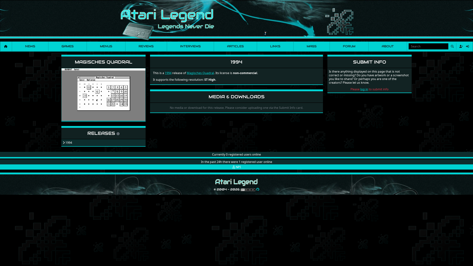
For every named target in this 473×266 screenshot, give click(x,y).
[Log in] (467, 46)
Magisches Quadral (103, 62)
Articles (235, 46)
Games (68, 46)
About (388, 46)
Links (275, 46)
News (30, 46)
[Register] (460, 46)
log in (364, 89)
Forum (349, 46)
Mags (312, 46)
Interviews (190, 46)
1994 (168, 73)
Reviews (146, 46)
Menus (106, 46)
